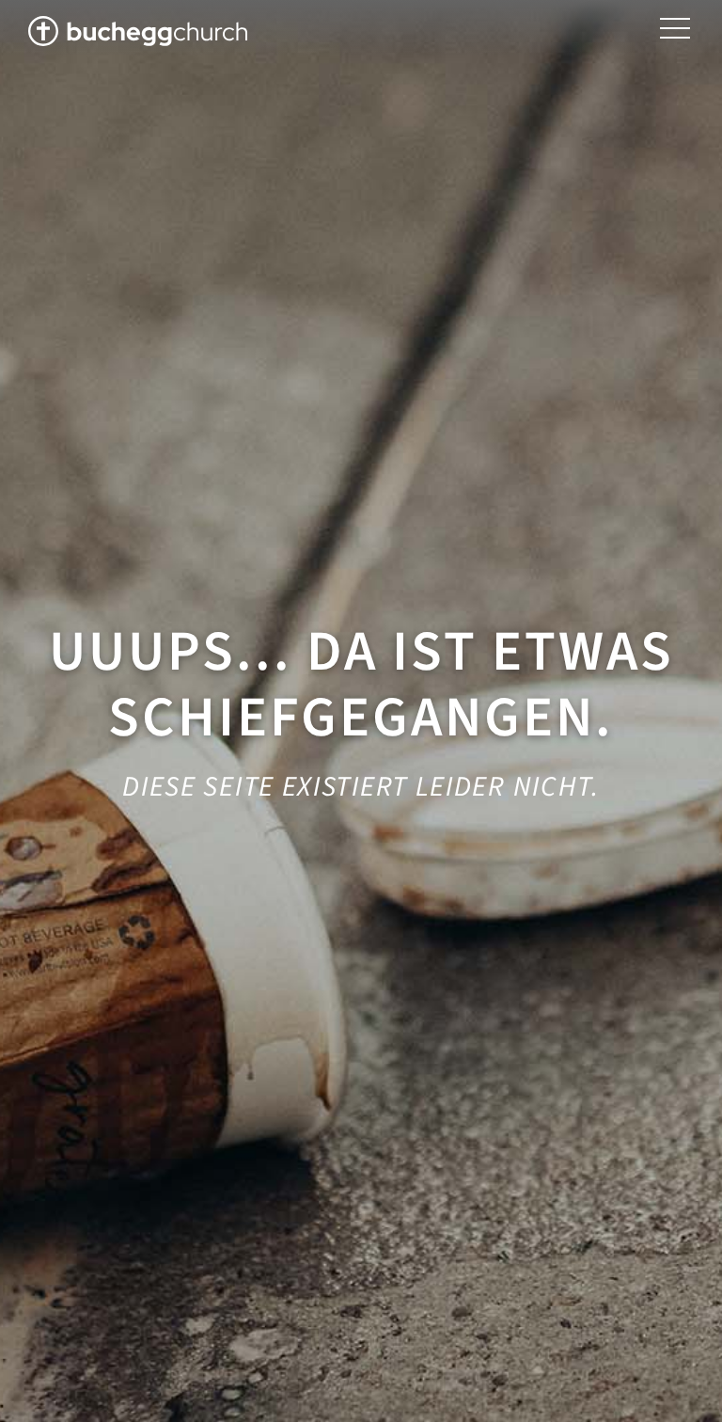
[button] (675, 28)
